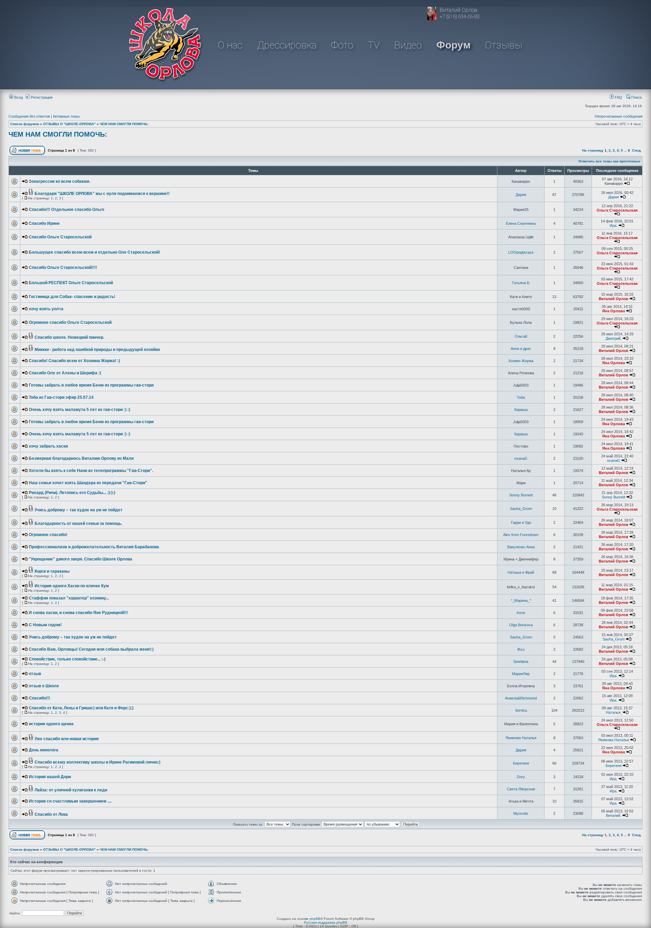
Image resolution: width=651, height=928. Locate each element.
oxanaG (521, 458)
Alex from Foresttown (520, 535)
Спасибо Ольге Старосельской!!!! (63, 267)
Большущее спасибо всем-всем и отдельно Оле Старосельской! (94, 252)
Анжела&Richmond (521, 698)
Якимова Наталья (521, 738)
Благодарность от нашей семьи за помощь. (78, 523)
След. (637, 150)
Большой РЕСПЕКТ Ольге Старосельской (71, 282)
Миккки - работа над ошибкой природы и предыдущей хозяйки (97, 349)
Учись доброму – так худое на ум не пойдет (78, 510)
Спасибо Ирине (44, 223)
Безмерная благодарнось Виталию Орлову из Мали (81, 458)
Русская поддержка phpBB (325, 922)
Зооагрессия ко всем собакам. (59, 181)
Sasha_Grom (521, 509)
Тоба (521, 397)
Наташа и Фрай (521, 572)
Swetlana (520, 661)
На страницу (593, 150)
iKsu (521, 649)
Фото (342, 45)
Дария (521, 195)
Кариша (521, 410)
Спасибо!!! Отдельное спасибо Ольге (66, 209)
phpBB (315, 919)
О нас (230, 45)
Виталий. (613, 815)
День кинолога (43, 750)
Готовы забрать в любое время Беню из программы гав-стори (91, 385)
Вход (18, 97)
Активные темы (66, 116)
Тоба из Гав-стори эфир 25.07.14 (61, 397)
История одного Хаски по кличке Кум (72, 586)
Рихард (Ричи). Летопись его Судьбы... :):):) (72, 492)
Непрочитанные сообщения (619, 116)
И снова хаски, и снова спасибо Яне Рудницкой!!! (78, 612)
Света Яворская (521, 789)
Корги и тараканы (52, 571)
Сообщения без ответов (29, 116)
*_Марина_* (521, 600)
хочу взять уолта (46, 309)
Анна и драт (521, 349)
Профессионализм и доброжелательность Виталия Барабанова (94, 547)
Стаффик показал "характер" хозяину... (69, 598)
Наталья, (614, 712)
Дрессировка (287, 45)
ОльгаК (521, 336)
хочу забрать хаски (48, 446)
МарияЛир (521, 674)
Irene (521, 613)
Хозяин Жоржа (520, 361)
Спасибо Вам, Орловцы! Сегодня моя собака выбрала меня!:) (91, 649)
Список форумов (24, 124)
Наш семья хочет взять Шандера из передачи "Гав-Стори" (88, 482)
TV (374, 45)
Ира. (613, 225)
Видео (408, 45)
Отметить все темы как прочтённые (609, 161)
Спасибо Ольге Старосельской (60, 237)
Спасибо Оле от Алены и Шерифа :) (65, 373)
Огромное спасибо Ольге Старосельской (70, 322)
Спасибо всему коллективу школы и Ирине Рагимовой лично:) (97, 762)
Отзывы (503, 45)
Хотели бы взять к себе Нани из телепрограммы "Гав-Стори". (91, 470)
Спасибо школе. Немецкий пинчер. (69, 337)
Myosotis (520, 813)
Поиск (636, 97)
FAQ (618, 97)
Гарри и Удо (521, 522)
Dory (521, 777)
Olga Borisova (521, 625)
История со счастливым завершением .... (70, 801)
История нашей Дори (50, 776)
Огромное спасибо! (48, 534)
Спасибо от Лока (51, 814)
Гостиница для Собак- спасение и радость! (72, 296)
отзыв (35, 673)
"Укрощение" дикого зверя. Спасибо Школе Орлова (80, 559)
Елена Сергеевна (521, 223)
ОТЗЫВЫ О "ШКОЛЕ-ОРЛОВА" (69, 124)
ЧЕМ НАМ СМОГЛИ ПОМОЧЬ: (124, 124)
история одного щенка (51, 724)
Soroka (521, 710)
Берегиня (521, 763)
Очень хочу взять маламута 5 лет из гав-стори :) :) (79, 409)
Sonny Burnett (521, 495)
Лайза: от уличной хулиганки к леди (71, 790)
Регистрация (41, 97)
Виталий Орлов (613, 299)
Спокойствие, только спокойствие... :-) (67, 659)
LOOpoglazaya (520, 252)
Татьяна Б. (521, 283)
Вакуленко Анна (521, 547)
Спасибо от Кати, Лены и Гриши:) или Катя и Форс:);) (81, 708)
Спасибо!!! (39, 698)
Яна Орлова (613, 311)
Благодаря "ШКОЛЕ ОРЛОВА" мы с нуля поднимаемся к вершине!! (102, 193)
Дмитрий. (614, 338)
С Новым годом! (45, 625)
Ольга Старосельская (617, 210)
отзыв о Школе (44, 686)
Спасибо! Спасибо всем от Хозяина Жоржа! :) (74, 360)
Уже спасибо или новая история (67, 738)
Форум (453, 45)
